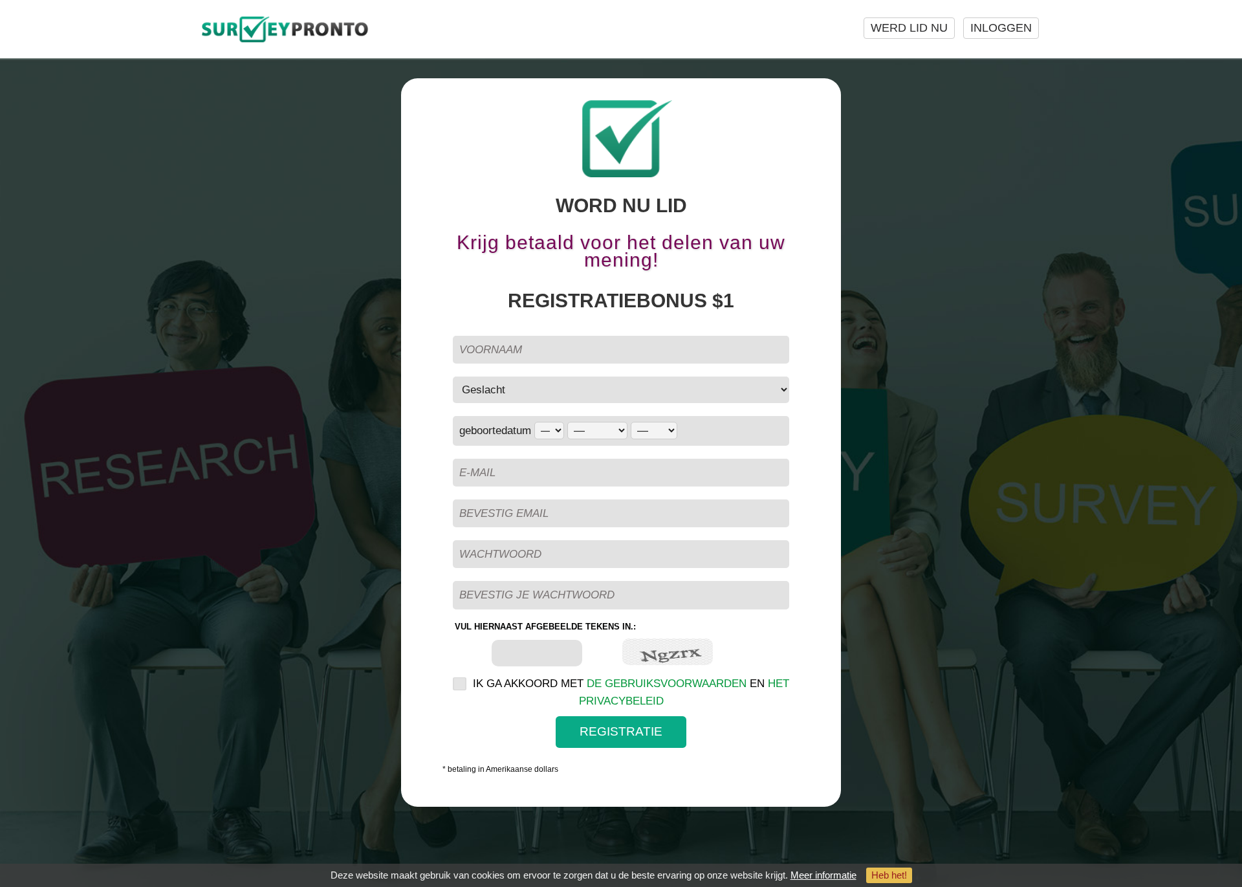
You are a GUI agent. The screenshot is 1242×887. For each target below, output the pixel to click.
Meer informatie (823, 875)
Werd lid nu (909, 27)
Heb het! (889, 875)
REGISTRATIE (621, 731)
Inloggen (1001, 27)
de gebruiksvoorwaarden (666, 683)
